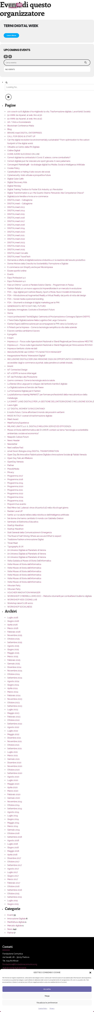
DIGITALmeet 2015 (16, 214)
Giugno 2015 (13, 904)
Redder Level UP (15, 511)
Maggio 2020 (13, 784)
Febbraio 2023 (13, 717)
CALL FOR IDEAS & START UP (21, 136)
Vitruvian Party (13, 585)
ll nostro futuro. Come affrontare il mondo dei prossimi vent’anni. (36, 412)
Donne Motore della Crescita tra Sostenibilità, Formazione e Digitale (37, 263)
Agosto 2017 (13, 869)
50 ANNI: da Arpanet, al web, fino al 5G (24, 115)
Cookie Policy (42, 1008)
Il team (10, 338)
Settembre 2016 (14, 890)
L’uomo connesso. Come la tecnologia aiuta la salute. (31, 380)
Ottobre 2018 (13, 833)
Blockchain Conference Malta (20, 126)
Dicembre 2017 (14, 858)
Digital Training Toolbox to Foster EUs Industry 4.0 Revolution (35, 189)
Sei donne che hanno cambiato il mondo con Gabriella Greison (35, 518)
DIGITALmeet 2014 (16, 210)
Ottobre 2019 (13, 805)
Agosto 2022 (13, 727)
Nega (47, 996)
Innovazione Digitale (16, 918)
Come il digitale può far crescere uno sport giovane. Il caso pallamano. (39, 161)
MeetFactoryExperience (18, 423)
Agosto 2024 (13, 681)
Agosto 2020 (13, 777)
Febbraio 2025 (13, 660)
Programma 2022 (15, 493)
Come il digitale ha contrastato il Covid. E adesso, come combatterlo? (38, 157)
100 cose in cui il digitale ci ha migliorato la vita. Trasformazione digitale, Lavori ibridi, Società (48, 111)
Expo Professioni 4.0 (16, 278)
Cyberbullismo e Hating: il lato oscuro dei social (28, 172)
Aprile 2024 (12, 688)
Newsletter (12, 444)
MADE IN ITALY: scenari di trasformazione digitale (29, 416)
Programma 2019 (15, 483)
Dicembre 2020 (14, 762)
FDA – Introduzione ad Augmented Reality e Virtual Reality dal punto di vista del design (46, 295)
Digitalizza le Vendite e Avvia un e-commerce (27, 196)
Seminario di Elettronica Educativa (22, 522)
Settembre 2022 (14, 724)
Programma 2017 (15, 476)
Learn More (11, 35)
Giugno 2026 (13, 621)
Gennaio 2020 (13, 798)
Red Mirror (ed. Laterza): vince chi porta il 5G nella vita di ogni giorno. (38, 507)
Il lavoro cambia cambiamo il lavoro (23, 331)
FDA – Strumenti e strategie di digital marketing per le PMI (33, 302)
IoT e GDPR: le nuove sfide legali (21, 373)
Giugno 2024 (13, 685)
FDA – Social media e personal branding (25, 299)
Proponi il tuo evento (16, 504)
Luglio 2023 (12, 709)
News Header (13, 440)
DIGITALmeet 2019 (16, 228)
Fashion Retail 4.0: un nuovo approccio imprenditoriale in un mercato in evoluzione (44, 288)
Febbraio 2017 (13, 883)
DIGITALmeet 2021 (16, 235)
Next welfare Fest (15, 447)
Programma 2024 (15, 497)
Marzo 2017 (12, 879)
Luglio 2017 (12, 872)
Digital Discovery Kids (17, 182)
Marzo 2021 (12, 755)
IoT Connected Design (17, 370)
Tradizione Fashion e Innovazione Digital (25, 539)
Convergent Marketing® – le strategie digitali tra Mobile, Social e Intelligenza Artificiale (46, 164)
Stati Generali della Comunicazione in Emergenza (29, 532)
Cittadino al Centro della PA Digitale (23, 147)
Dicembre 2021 (14, 738)
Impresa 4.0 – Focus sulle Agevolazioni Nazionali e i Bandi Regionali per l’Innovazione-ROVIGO (50, 345)
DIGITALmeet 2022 (16, 239)
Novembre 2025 (14, 635)
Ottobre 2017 (13, 861)
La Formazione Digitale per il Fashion (24, 391)
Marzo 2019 (12, 826)
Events (10, 274)
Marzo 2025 (12, 656)
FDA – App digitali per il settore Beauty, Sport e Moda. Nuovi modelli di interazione (44, 292)
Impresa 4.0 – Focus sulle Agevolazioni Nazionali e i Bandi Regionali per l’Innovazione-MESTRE (50, 341)
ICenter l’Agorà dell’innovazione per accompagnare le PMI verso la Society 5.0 (42, 324)
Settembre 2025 (14, 642)
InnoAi (10, 366)
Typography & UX (15, 546)
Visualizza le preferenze (47, 1003)
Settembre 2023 (14, 706)
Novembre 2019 (14, 801)
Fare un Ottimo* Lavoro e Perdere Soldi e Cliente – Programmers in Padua (40, 285)
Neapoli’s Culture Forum (18, 437)
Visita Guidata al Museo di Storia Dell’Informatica (29, 561)
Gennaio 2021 (13, 759)
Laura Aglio (12, 405)
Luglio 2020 (12, 780)
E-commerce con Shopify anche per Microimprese (30, 267)
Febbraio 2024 (13, 695)
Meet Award (12, 419)
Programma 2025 (15, 500)
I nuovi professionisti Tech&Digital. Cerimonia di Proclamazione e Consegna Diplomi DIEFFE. (48, 317)
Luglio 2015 (12, 900)
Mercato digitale (14, 925)
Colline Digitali (13, 150)
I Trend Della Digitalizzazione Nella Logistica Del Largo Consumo (36, 320)
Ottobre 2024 (13, 674)
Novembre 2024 (14, 670)
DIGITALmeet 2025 (16, 249)
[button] (90, 972)
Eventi (10, 915)
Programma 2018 (15, 479)
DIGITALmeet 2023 (16, 242)
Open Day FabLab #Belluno (20, 458)
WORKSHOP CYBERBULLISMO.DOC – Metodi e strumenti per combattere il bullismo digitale (49, 596)
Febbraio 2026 (13, 632)
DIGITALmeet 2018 (16, 225)
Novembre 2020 (14, 766)
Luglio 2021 (12, 752)
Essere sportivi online (16, 271)
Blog (9, 129)
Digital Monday (14, 186)
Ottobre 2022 (13, 720)
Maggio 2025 (13, 653)
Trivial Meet (12, 543)
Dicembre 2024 (14, 667)
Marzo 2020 (12, 791)
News (9, 929)
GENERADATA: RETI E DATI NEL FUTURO (26, 306)
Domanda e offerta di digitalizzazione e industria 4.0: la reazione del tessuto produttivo (46, 260)
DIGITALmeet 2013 (16, 207)
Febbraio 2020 (13, 794)
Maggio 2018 (13, 851)
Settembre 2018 (14, 837)
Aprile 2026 (12, 625)
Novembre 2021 (14, 741)
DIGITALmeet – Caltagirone (19, 200)
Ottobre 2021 (13, 745)
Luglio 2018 (12, 844)
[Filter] (6, 56)
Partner (10, 465)
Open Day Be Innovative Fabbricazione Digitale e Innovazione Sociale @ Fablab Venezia (47, 454)
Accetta (47, 989)
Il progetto (12, 334)
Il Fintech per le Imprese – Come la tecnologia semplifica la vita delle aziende (42, 327)
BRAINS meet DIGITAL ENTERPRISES (24, 133)
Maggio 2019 (13, 823)
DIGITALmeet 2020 (16, 232)
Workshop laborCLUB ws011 (20, 603)
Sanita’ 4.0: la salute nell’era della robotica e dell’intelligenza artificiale (38, 515)
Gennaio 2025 (13, 663)
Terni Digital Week (21, 25)
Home (10, 313)
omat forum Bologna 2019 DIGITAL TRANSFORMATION (33, 451)
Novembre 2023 (14, 699)
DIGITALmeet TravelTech (18, 256)
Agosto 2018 (13, 840)
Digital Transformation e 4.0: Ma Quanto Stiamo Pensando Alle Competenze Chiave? (45, 193)
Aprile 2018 (12, 854)
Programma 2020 (15, 486)
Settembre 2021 (14, 748)
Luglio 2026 (12, 617)
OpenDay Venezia (15, 462)
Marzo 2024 (12, 692)
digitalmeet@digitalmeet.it (14, 968)
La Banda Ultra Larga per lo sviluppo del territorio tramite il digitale (37, 384)
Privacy (52, 1008)
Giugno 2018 (13, 847)
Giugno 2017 (13, 876)
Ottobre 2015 (13, 893)
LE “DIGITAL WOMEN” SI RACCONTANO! (26, 409)
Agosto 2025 (13, 646)
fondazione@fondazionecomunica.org (19, 964)
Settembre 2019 (14, 808)
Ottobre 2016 (13, 886)
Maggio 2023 (13, 713)
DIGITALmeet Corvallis (17, 253)
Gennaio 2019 (13, 830)
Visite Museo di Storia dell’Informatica (24, 564)
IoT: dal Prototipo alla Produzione (22, 377)
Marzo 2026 (12, 628)
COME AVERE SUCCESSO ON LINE (23, 154)
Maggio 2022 (13, 734)
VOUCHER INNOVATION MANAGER (23, 592)
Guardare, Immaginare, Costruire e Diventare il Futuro (31, 310)
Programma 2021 (15, 490)
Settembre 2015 (14, 897)
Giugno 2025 (13, 649)
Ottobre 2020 (13, 770)
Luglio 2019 (12, 816)
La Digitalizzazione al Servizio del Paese (25, 387)
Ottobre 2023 (13, 702)
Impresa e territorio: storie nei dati (22, 348)
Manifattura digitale (16, 922)
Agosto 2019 (13, 812)
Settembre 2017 (14, 865)
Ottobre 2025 (13, 639)
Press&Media (13, 469)
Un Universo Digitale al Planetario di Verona (26, 550)
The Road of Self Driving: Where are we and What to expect (34, 536)
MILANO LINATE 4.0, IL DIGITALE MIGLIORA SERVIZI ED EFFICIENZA (39, 426)
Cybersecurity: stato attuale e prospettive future (29, 175)
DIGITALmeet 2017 (16, 221)
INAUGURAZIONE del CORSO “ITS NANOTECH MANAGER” (34, 352)
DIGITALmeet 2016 (16, 218)
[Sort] (10, 56)
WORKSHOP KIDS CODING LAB (22, 599)
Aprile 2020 (12, 787)
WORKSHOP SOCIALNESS (19, 607)
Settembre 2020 (14, 773)
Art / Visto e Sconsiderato (19, 122)
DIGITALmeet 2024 (16, 246)
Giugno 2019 (13, 819)
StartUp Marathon (15, 525)
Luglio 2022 (12, 731)
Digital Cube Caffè (15, 179)
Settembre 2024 (14, 678)
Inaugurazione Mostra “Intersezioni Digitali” (26, 355)
